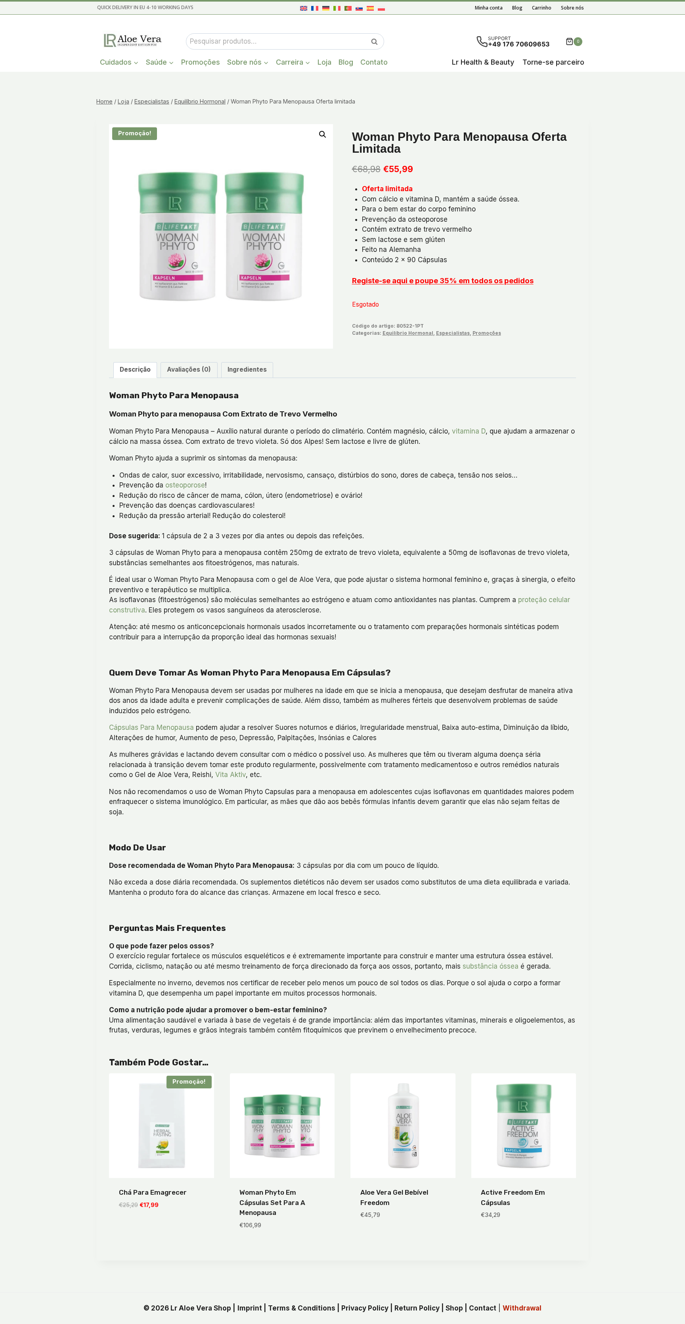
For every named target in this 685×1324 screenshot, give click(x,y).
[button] (323, 134)
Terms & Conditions (301, 1308)
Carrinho (541, 7)
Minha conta (489, 7)
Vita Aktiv (230, 775)
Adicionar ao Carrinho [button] (156, 1228)
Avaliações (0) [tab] (189, 369)
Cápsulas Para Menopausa (151, 727)
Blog (517, 7)
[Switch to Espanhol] (370, 8)
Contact (482, 1308)
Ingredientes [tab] (247, 369)
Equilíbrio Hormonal (408, 333)
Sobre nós (572, 7)
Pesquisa (376, 42)
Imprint (249, 1308)
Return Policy (417, 1308)
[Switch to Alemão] (325, 8)
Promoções (200, 62)
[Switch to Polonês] (381, 8)
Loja (324, 62)
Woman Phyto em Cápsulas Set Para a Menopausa (272, 1202)
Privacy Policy (364, 1308)
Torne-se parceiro (553, 62)
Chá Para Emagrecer (153, 1192)
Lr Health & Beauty (483, 62)
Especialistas (453, 333)
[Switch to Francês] (314, 8)
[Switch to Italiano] (337, 8)
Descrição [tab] (135, 369)
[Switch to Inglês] (303, 8)
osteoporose (185, 485)
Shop (454, 1308)
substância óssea (491, 966)
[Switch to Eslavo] (359, 8)
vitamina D (469, 431)
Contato (374, 62)
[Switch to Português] (348, 8)
